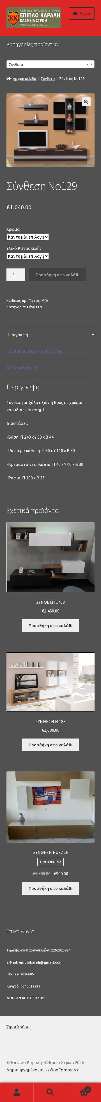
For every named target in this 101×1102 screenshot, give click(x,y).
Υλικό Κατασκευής (24, 248)
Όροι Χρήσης (18, 1026)
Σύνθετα (48, 78)
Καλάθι (78, 1087)
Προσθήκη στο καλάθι (57, 274)
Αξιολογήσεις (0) (22, 368)
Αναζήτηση (50, 1092)
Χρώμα (13, 229)
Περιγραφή (17, 334)
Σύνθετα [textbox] (49, 64)
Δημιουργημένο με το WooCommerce (42, 1069)
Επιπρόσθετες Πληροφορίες (34, 351)
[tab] (50, 335)
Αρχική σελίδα (24, 78)
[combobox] (50, 64)
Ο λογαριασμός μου (17, 1092)
